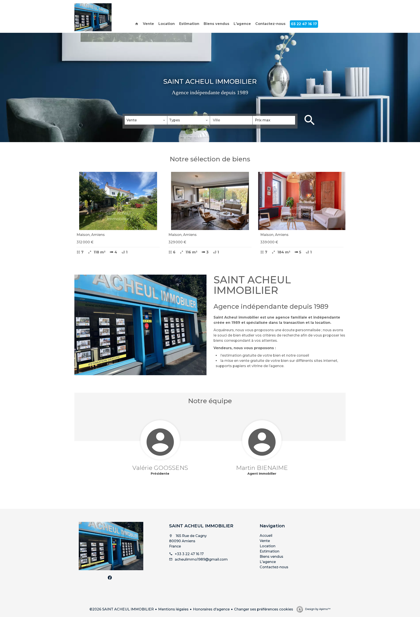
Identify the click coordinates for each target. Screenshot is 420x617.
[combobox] (146, 120)
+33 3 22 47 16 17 (189, 554)
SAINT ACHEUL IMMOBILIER (201, 525)
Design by (317, 609)
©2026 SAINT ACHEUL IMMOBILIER (121, 609)
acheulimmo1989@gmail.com (201, 559)
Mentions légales (173, 609)
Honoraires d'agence (211, 609)
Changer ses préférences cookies (263, 609)
